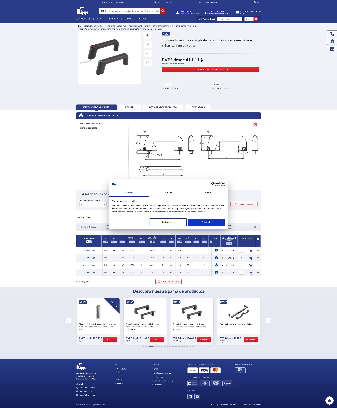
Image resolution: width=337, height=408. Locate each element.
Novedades (122, 369)
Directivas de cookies (251, 405)
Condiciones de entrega (164, 381)
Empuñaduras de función (184, 26)
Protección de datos (228, 405)
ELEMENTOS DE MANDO (93, 26)
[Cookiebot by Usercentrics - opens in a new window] (213, 184)
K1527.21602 (89, 273)
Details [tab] (168, 193)
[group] (98, 321)
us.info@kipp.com (87, 395)
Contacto (158, 385)
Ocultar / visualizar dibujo (102, 115)
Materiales (158, 377)
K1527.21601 (89, 265)
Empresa (113, 19)
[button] (144, 346)
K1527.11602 (89, 258)
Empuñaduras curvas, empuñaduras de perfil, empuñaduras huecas (137, 26)
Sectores (144, 19)
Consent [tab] (129, 193)
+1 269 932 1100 (87, 388)
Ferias (119, 373)
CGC (213, 405)
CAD (156, 369)
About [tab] (208, 193)
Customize (166, 222)
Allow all (206, 222)
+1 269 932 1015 (87, 391)
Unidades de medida (162, 373)
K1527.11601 (89, 251)
